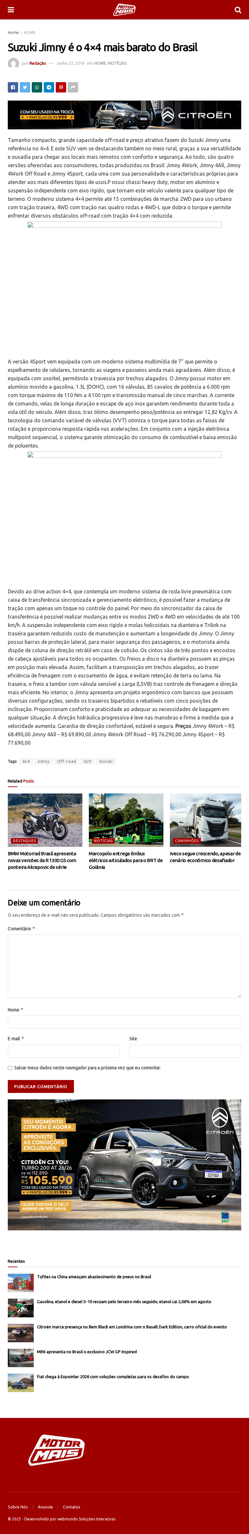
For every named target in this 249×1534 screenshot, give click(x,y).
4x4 (26, 761)
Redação (38, 63)
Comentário (21, 928)
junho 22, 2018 (70, 63)
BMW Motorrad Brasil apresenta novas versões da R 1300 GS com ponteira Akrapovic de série (42, 860)
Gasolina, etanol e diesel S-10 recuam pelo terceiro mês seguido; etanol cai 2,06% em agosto (124, 1301)
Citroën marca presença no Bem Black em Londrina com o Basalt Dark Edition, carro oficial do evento (132, 1326)
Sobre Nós (18, 1507)
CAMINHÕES (187, 841)
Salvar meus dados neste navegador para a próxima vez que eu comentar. (87, 1067)
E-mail (16, 1038)
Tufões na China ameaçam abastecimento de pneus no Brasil (94, 1276)
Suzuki (106, 761)
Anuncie (45, 1507)
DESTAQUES (24, 841)
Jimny (43, 761)
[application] (124, 1164)
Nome (16, 1010)
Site (133, 1038)
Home (13, 32)
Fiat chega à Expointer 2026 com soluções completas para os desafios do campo (113, 1376)
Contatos (71, 1507)
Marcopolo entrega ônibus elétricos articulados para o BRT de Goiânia (126, 860)
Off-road (66, 761)
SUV (88, 761)
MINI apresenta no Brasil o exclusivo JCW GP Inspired (87, 1351)
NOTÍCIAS (117, 63)
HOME (30, 32)
